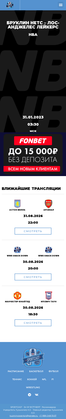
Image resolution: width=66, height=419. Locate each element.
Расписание (16, 371)
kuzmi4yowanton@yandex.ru (24, 415)
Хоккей (32, 379)
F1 (53, 379)
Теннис (17, 379)
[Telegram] (29, 395)
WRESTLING (33, 387)
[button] (61, 5)
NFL (44, 379)
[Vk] (36, 395)
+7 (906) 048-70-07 (47, 415)
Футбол (53, 371)
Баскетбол (36, 371)
